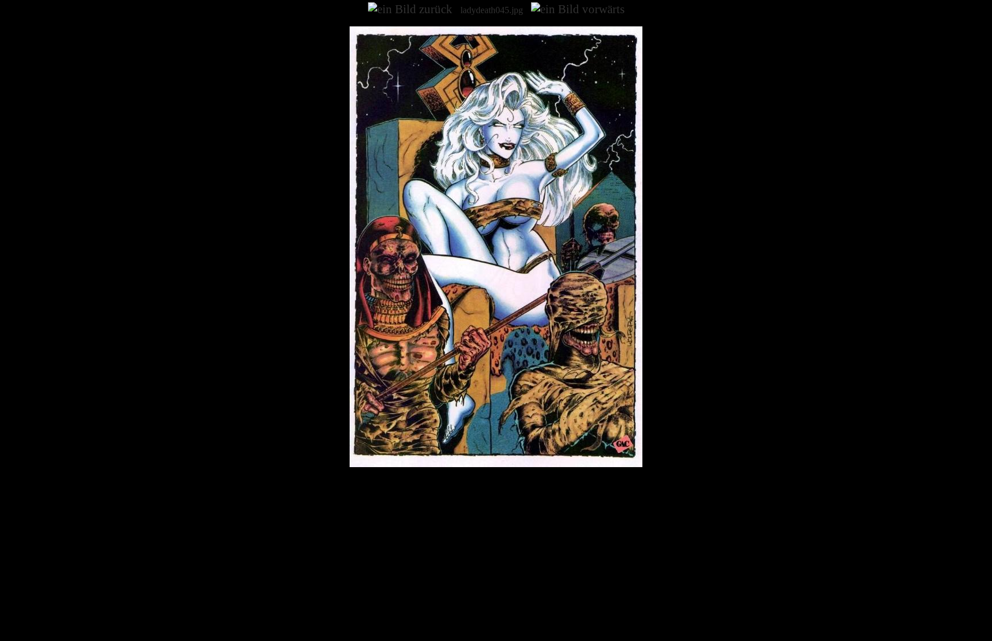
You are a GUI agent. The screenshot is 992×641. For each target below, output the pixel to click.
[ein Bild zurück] (410, 9)
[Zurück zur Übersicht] (496, 464)
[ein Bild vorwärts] (578, 9)
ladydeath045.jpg (491, 10)
